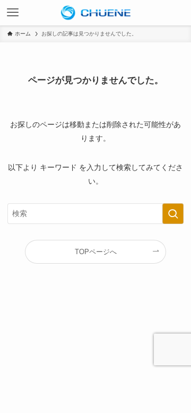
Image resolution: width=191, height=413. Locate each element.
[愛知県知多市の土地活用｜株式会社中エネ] (95, 12)
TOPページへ (96, 252)
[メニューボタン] (12, 12)
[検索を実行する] (173, 213)
